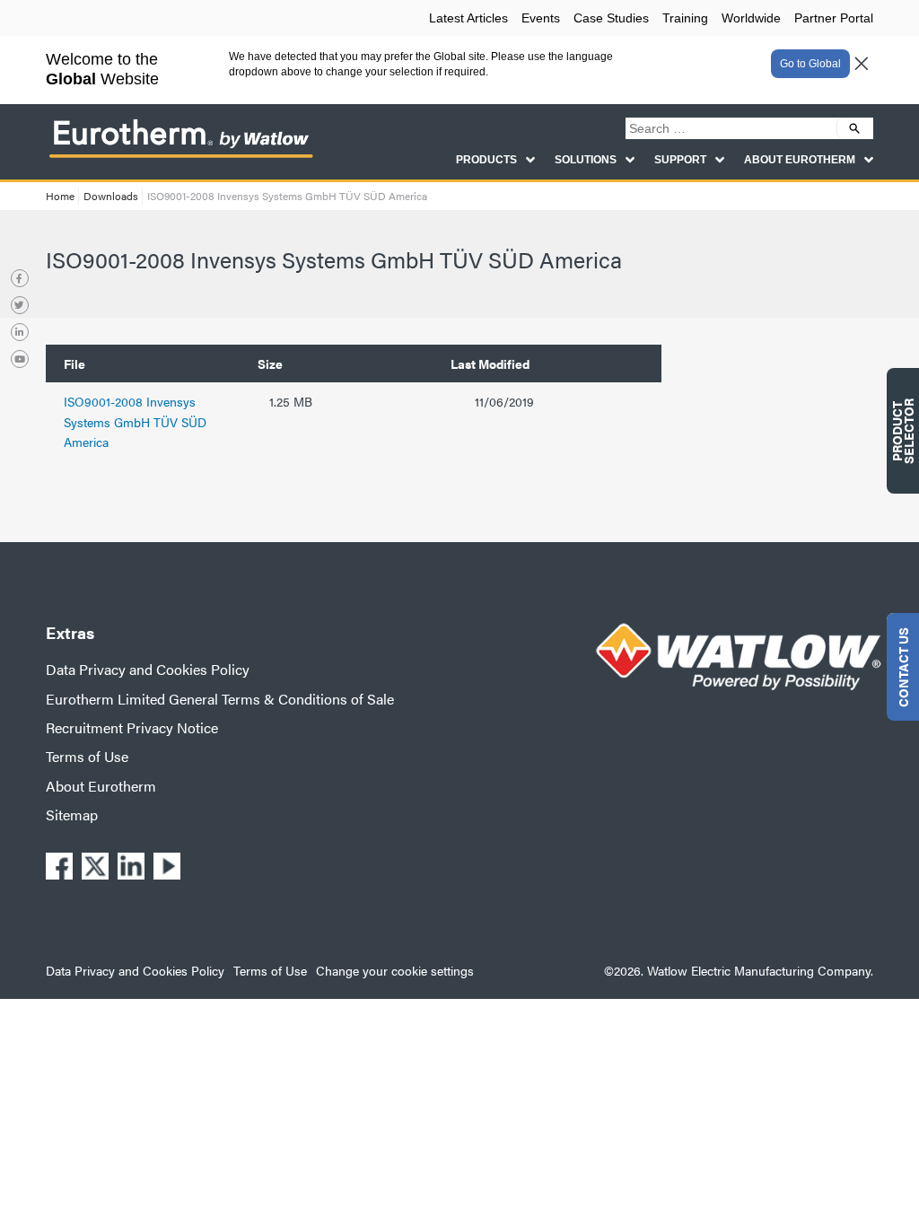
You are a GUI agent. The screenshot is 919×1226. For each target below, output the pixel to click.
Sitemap (72, 814)
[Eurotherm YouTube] (20, 359)
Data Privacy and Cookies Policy (147, 669)
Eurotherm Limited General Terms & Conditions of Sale (220, 698)
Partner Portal (833, 18)
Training (685, 18)
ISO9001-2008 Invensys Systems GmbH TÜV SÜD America (135, 421)
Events (540, 18)
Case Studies (611, 18)
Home (60, 196)
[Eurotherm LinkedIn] (20, 332)
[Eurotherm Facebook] (20, 278)
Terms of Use (87, 756)
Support (680, 159)
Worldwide (751, 18)
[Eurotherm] (180, 156)
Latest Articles (468, 18)
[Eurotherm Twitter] (20, 305)
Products (486, 159)
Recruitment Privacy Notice (132, 727)
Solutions (586, 159)
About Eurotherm (799, 159)
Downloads (110, 196)
